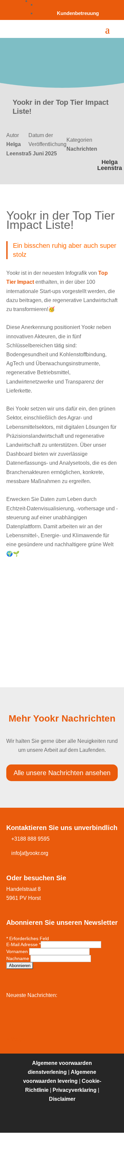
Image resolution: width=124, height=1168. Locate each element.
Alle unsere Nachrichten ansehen (62, 772)
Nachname (18, 958)
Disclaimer (62, 1099)
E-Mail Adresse (23, 944)
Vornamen (17, 951)
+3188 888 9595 (30, 839)
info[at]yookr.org (29, 853)
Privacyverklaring (75, 1090)
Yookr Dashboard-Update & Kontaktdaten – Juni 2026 (62, 1014)
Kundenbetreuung (78, 13)
